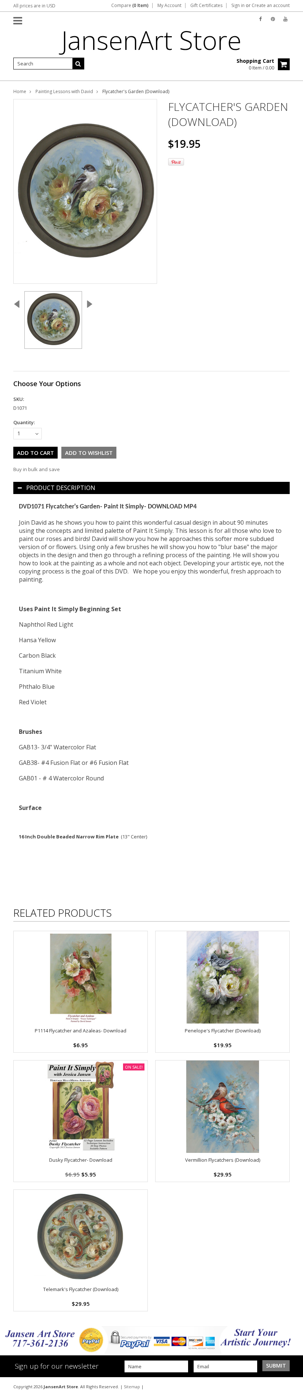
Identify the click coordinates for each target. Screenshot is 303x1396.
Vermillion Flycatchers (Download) (222, 1160)
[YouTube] (285, 19)
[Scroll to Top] (291, 1386)
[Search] (78, 63)
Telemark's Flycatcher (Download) (80, 1289)
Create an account (271, 5)
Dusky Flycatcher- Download (80, 1160)
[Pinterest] (273, 19)
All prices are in (34, 6)
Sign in (238, 5)
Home (19, 91)
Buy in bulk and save (36, 469)
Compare (130, 5)
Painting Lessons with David (64, 91)
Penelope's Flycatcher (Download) (223, 1030)
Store (151, 40)
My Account (169, 5)
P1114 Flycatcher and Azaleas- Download (80, 1030)
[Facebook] (260, 19)
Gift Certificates (206, 5)
